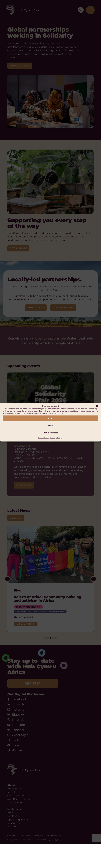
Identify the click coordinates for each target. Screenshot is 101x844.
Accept (50, 418)
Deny (50, 425)
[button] (97, 406)
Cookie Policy (43, 438)
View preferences (50, 433)
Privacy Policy (56, 438)
